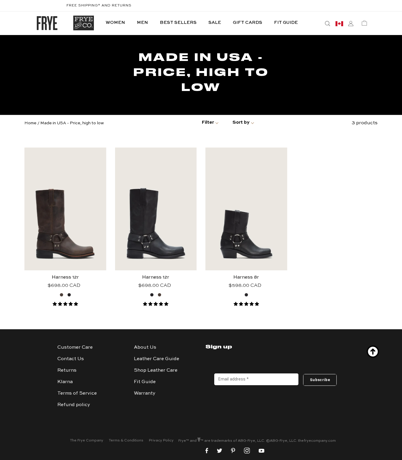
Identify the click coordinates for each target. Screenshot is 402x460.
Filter (208, 122)
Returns (67, 370)
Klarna (65, 382)
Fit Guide (145, 382)
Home (30, 123)
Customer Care (75, 347)
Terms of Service (77, 393)
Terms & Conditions (126, 440)
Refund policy (73, 405)
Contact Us (70, 359)
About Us (145, 347)
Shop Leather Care (155, 370)
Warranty (144, 393)
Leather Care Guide (156, 359)
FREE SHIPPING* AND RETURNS (99, 5)
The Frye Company (86, 440)
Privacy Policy (161, 440)
